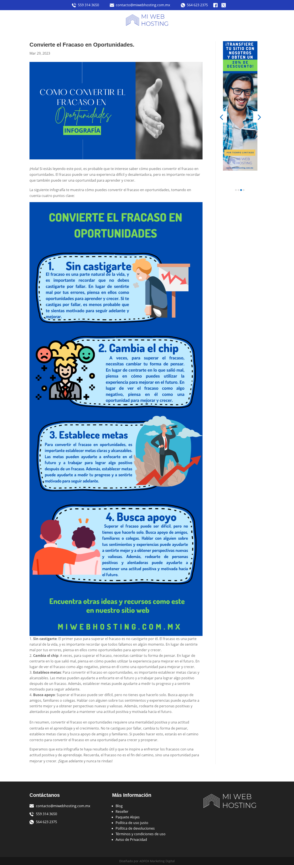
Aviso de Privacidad (131, 839)
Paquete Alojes (128, 817)
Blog (119, 806)
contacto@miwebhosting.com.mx (143, 5)
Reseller (122, 811)
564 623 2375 (197, 5)
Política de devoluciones (135, 828)
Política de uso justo (132, 822)
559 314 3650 (88, 5)
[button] (221, 117)
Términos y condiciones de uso (141, 834)
